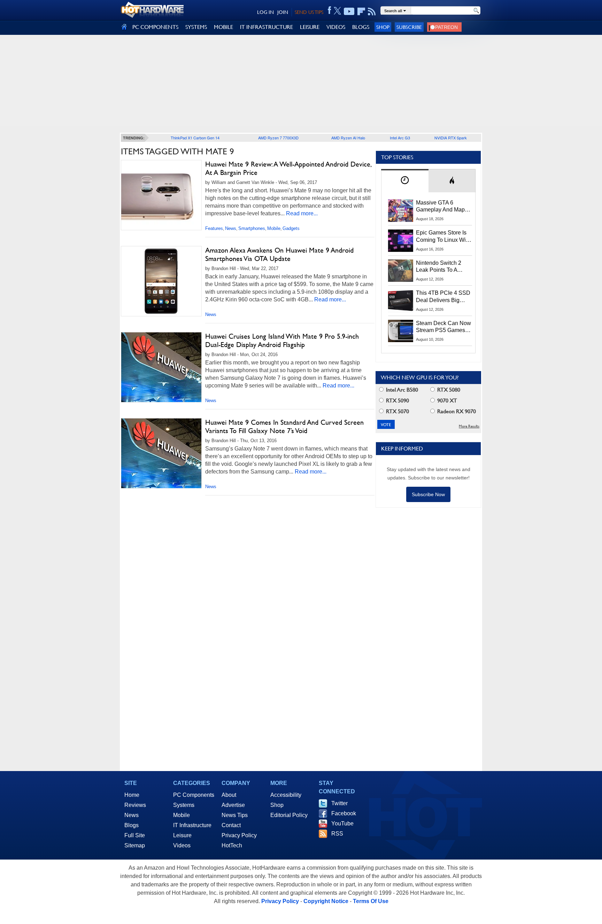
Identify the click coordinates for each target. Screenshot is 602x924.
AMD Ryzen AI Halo (348, 137)
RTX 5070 (397, 411)
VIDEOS (335, 27)
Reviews (135, 805)
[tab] (405, 180)
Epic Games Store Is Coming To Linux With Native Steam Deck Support (443, 237)
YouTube (342, 823)
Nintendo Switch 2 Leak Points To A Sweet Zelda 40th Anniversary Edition (440, 267)
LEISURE (309, 27)
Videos (182, 845)
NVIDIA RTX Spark (450, 137)
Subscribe (409, 27)
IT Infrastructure (192, 825)
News (230, 228)
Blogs (131, 825)
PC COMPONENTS (155, 27)
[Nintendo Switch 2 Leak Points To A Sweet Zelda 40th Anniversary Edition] (400, 271)
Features (214, 228)
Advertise (233, 805)
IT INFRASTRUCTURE (266, 27)
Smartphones (251, 228)
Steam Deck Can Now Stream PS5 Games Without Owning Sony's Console (443, 327)
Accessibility (285, 795)
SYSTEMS (196, 27)
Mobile (273, 228)
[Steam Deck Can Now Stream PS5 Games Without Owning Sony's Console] (400, 331)
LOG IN (265, 12)
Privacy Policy (239, 835)
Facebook (343, 813)
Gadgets (291, 228)
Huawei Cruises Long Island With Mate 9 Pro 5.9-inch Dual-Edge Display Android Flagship (282, 340)
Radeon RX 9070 (456, 411)
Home (131, 795)
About (229, 795)
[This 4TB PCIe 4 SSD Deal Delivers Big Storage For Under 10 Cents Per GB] (400, 301)
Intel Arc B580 (401, 389)
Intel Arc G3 (400, 137)
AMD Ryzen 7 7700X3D (278, 137)
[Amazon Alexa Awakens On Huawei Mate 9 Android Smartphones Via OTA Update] (161, 281)
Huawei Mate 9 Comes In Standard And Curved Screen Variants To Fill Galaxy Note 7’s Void (284, 426)
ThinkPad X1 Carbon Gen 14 (195, 137)
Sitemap (134, 845)
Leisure (182, 835)
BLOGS (360, 27)
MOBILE (223, 27)
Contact (231, 825)
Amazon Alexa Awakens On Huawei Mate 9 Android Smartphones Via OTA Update (279, 254)
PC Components (193, 795)
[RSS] (372, 11)
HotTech (232, 845)
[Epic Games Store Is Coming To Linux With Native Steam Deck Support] (400, 240)
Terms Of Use (370, 901)
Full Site (134, 835)
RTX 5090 (397, 400)
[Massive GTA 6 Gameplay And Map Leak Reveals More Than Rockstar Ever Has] (400, 210)
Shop (382, 27)
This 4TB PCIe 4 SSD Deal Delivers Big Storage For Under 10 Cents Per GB (443, 297)
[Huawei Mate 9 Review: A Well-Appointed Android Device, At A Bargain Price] (161, 196)
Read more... (302, 213)
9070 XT (446, 400)
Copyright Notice (325, 901)
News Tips (235, 815)
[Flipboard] (361, 11)
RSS (337, 834)
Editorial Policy (289, 815)
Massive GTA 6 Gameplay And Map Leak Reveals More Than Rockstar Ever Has (440, 207)
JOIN (282, 12)
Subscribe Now (428, 494)
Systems (183, 805)
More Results (469, 426)
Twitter (339, 803)
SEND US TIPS (309, 12)
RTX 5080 (448, 389)
